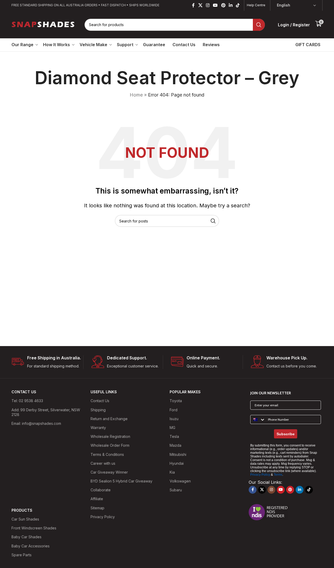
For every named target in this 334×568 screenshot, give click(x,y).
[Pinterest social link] (223, 5)
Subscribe (286, 434)
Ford (173, 410)
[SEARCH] (259, 25)
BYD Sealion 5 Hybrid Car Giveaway (121, 481)
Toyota (176, 400)
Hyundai (177, 463)
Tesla (174, 436)
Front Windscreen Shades (33, 528)
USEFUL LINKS (104, 392)
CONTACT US (23, 392)
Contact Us (100, 400)
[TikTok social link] (237, 5)
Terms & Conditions (107, 454)
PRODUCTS (21, 510)
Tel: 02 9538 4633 (27, 400)
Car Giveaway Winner (109, 472)
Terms (278, 474)
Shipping (98, 410)
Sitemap (97, 508)
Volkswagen (180, 481)
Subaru (176, 490)
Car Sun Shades (25, 519)
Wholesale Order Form (110, 445)
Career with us (103, 463)
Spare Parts (21, 555)
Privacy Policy (103, 517)
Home (136, 95)
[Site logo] (43, 24)
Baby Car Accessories (30, 546)
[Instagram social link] (207, 5)
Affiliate (97, 499)
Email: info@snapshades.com (36, 423)
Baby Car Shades (26, 537)
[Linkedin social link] (230, 5)
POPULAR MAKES (185, 392)
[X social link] (200, 5)
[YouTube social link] (215, 5)
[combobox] (257, 419)
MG (172, 427)
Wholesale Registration (110, 436)
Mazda (175, 445)
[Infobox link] (47, 362)
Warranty (98, 427)
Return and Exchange (109, 418)
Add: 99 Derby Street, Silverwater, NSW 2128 (45, 412)
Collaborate (101, 490)
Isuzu (174, 418)
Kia (172, 472)
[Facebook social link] (193, 5)
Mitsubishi (178, 454)
